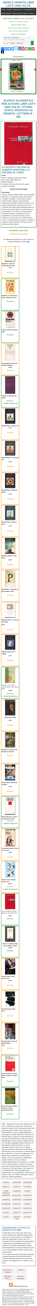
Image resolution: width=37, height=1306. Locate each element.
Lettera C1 (6, 1186)
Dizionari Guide (17, 1217)
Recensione (10, 272)
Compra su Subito (16, 60)
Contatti (8, 9)
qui (28, 241)
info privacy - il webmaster (8, 1271)
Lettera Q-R (6, 1208)
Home (3, 9)
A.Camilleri (27, 1186)
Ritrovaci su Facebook (18, 34)
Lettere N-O (16, 1204)
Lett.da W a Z (27, 1212)
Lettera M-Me (27, 1199)
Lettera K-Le (6, 1199)
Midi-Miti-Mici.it (7, 1277)
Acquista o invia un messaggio (18, 189)
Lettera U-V (16, 1212)
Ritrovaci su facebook (20, 1277)
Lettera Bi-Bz (27, 1182)
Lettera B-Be (17, 1182)
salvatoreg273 (7, 1252)
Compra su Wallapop (16, 91)
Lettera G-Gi (6, 1195)
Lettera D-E (16, 1191)
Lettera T (6, 1212)
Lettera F (27, 1191)
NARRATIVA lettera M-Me (18, 234)
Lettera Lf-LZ (17, 1199)
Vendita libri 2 (29, 9)
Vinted (20, 1250)
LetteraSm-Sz (27, 1208)
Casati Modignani (6, 1191)
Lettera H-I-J (27, 1195)
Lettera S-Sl (16, 1208)
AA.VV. (6, 1217)
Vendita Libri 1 (17, 9)
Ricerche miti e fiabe (20, 13)
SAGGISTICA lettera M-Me (18, 230)
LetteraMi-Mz (6, 1204)
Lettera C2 (16, 1186)
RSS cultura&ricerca (21, 1286)
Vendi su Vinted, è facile (18, 25)
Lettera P (27, 1204)
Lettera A (6, 1182)
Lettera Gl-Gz (16, 1195)
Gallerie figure (6, 13)
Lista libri (27, 1217)
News (31, 13)
